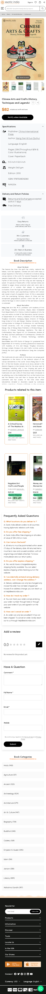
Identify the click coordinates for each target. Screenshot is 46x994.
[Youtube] (31, 974)
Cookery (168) (9, 840)
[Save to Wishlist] (33, 103)
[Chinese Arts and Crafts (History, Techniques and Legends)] (5, 87)
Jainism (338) (9, 869)
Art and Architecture (17, 14)
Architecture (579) (11, 803)
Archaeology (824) (11, 793)
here (28, 602)
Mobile (6, 723)
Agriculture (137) (10, 775)
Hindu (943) (8, 765)
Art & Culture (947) (11, 812)
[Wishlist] (35, 2)
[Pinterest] (22, 974)
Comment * (9, 672)
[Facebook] (15, 974)
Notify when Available (17, 117)
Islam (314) (8, 859)
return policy (27, 557)
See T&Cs (28, 226)
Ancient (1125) (9, 784)
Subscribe (35, 911)
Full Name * (8, 692)
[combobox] (22, 8)
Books (8, 14)
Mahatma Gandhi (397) (13, 887)
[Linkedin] (28, 974)
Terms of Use (28, 737)
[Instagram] (25, 974)
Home (3, 14)
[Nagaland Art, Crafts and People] (16, 480)
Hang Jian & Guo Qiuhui (28, 138)
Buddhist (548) (10, 831)
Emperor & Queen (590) (13, 850)
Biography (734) (10, 822)
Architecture (28, 14)
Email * (7, 707)
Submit (13, 744)
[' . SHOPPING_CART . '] (39, 2)
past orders (12, 605)
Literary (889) (9, 878)
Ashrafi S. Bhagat (17, 430)
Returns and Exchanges (20, 199)
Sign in (30, 2)
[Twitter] (18, 974)
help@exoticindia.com (14, 591)
